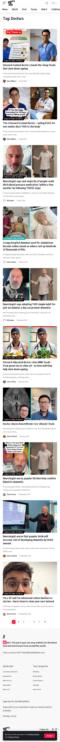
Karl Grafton (11, 262)
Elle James (10, 200)
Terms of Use (13, 737)
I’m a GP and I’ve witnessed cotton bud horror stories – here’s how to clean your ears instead (28, 599)
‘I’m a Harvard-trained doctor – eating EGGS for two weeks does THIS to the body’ (29, 124)
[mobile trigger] (5, 3)
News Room (11, 494)
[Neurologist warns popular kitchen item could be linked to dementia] (30, 458)
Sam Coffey (11, 382)
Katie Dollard (12, 436)
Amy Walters (11, 81)
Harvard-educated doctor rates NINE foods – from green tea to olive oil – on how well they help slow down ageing (27, 366)
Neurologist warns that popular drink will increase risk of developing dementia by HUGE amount (28, 540)
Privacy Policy (34, 734)
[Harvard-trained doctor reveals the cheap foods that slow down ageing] (30, 45)
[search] (47, 3)
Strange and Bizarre (14, 238)
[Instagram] (56, 729)
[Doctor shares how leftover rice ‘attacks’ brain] (30, 404)
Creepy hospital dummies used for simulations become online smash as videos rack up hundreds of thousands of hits (29, 246)
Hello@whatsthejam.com (33, 652)
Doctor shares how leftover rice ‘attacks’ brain (28, 423)
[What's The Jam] (11, 3)
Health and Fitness (13, 61)
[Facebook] (52, 729)
